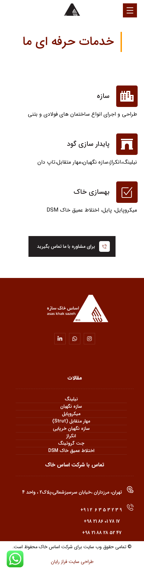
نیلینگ (71, 399)
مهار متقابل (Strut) (71, 421)
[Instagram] (89, 338)
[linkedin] (60, 338)
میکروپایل (71, 413)
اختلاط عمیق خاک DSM (71, 450)
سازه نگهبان (71, 406)
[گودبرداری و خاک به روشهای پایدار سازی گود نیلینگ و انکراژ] (72, 10)
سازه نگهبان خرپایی (71, 428)
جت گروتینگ (71, 443)
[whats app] (74, 338)
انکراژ (71, 436)
